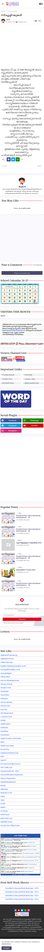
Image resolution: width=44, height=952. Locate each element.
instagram (12, 431)
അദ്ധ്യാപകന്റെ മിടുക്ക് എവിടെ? (29, 857)
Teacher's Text (6, 688)
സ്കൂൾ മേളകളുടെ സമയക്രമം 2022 (28, 543)
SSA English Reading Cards (10, 669)
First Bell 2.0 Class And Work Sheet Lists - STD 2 (22, 892)
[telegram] (22, 910)
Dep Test (4, 709)
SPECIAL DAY (5, 706)
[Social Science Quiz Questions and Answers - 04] (8, 585)
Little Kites (4, 789)
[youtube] (18, 910)
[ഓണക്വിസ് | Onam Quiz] (8, 572)
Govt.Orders (5, 695)
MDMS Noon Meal (7, 746)
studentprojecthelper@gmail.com (14, 330)
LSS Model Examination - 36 (29, 860)
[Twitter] (13, 159)
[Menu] (3, 4)
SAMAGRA (4, 728)
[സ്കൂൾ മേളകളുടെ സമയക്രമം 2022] (8, 545)
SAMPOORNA (5, 724)
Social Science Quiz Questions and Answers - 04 (28, 584)
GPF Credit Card (6, 767)
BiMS (2, 742)
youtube (34, 426)
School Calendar (6, 702)
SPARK (3, 720)
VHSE (3, 800)
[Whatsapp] (18, 159)
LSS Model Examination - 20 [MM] (30, 853)
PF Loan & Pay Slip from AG (10, 764)
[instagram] (28, 910)
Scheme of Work (6, 684)
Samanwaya (5, 735)
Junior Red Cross (6, 818)
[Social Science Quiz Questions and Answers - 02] (8, 531)
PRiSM (3, 807)
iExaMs (3, 785)
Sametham (4, 731)
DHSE (3, 796)
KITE (2, 756)
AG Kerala (4, 811)
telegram (12, 426)
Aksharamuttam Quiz (32, 383)
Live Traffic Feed (20, 836)
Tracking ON (26, 874)
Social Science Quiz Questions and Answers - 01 (28, 516)
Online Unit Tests (7, 662)
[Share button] (22, 159)
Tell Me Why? (5, 677)
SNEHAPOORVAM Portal (9, 753)
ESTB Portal (5, 815)
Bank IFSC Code (6, 793)
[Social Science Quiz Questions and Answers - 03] (8, 558)
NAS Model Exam (8, 383)
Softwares (4, 699)
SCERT (3, 804)
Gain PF (3, 760)
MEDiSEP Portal (6, 822)
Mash (21, 187)
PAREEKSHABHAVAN (8, 782)
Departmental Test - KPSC (10, 771)
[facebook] (15, 910)
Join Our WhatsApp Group (10, 680)
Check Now (6, 944)
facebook (12, 420)
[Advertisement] (22, 46)
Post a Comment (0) (22, 273)
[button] (41, 4)
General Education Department (12, 775)
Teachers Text (7, 379)
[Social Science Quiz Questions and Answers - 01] (8, 518)
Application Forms (7, 659)
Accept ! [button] (7, 948)
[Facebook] (9, 159)
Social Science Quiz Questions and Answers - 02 (28, 530)
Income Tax (5, 749)
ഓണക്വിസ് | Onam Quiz (25, 570)
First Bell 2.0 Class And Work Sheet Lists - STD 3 (22, 895)
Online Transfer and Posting (11, 738)
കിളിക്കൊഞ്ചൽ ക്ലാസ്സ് (9, 655)
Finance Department (8, 778)
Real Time (20, 874)
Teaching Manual (8, 375)
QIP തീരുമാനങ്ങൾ (7, 713)
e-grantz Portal (6, 717)
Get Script (14, 874)
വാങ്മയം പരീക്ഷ (30, 379)
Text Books (28, 375)
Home (3, 11)
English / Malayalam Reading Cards (13, 666)
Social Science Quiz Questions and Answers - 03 (28, 557)
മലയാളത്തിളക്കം (6, 673)
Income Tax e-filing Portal (10, 825)
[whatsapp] (25, 910)
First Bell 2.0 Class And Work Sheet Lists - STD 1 (22, 888)
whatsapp (34, 420)
